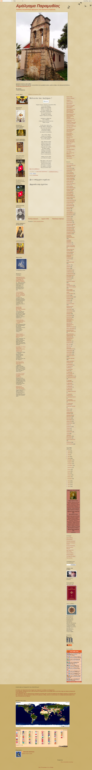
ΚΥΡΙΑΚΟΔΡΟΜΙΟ (70, 303)
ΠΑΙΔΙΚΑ (68, 410)
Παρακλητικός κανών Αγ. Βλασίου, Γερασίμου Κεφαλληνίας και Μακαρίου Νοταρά (71, 122)
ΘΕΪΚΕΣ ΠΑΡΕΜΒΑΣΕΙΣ (70, 285)
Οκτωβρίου (70, 463)
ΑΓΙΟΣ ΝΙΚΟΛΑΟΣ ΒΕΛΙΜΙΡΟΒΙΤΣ (70, 205)
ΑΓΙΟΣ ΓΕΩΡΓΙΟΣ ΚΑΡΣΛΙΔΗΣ (70, 182)
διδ (67, 260)
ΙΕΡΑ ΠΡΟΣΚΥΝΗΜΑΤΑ (71, 286)
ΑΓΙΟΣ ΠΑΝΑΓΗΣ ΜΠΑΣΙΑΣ (70, 208)
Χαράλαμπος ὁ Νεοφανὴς (75, 526)
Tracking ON (78, 681)
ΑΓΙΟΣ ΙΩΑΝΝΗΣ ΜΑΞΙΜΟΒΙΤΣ (70, 193)
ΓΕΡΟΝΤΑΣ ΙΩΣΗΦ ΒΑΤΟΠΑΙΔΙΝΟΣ (70, 230)
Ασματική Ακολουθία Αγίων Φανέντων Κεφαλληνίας (71, 130)
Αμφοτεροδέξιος (70, 537)
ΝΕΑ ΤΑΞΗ (69, 344)
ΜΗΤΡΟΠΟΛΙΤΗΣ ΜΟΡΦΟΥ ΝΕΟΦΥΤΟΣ (71, 331)
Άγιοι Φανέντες (69, 127)
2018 (69, 454)
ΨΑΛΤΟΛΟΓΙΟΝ (70, 444)
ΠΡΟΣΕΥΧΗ (69, 421)
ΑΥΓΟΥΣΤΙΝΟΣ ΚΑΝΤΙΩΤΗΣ (70, 220)
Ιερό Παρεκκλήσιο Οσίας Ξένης (70, 551)
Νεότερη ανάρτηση (33, 218)
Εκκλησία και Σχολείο (71, 541)
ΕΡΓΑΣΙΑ (68, 279)
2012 (69, 486)
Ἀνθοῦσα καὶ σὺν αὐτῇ (74, 503)
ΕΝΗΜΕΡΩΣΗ (69, 271)
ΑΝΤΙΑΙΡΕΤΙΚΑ (70, 214)
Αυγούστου (70, 467)
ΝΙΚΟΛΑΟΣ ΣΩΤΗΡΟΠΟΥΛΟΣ (70, 348)
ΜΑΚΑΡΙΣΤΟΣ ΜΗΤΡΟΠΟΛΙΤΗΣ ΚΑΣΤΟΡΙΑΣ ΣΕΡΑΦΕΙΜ (70, 320)
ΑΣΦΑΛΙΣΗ (69, 218)
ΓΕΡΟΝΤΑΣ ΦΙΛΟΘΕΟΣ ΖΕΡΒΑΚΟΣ (69, 241)
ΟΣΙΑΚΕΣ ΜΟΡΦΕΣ (70, 358)
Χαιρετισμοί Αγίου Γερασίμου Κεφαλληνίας (71, 125)
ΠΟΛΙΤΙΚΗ (69, 418)
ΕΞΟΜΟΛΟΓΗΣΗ (70, 273)
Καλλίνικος (70, 522)
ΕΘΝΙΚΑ (68, 268)
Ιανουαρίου (70, 478)
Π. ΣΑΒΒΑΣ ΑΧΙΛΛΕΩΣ (71, 391)
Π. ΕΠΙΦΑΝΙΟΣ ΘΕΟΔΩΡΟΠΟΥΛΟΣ (71, 376)
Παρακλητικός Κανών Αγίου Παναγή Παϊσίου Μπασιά (71, 146)
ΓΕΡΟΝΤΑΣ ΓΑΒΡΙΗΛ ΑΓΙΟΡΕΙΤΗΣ (71, 225)
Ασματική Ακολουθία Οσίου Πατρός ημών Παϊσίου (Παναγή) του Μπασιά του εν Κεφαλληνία (71, 141)
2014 (69, 482)
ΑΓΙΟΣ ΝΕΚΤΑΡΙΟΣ (70, 200)
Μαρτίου (69, 476)
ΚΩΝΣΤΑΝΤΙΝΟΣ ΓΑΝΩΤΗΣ (70, 307)
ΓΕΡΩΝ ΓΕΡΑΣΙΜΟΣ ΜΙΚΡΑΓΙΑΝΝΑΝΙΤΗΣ (71, 246)
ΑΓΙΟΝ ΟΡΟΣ (69, 168)
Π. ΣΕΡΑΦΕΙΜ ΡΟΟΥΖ (71, 397)
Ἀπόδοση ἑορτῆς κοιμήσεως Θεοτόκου (73, 516)
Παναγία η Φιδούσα (70, 98)
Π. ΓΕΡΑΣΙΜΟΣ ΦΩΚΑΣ (70, 370)
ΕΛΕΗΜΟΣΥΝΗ (70, 270)
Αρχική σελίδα (45, 218)
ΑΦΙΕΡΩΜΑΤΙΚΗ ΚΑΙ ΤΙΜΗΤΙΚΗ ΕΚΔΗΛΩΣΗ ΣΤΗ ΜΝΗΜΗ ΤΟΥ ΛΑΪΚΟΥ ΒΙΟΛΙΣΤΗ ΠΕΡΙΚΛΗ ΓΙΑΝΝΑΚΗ (20, 279)
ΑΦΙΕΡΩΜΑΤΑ (69, 222)
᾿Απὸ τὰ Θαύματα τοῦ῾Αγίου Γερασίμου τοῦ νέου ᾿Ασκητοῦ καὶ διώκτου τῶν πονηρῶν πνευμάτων (20, 294)
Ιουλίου (69, 469)
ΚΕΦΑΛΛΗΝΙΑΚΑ (70, 296)
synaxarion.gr (73, 532)
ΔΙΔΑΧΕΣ (68, 265)
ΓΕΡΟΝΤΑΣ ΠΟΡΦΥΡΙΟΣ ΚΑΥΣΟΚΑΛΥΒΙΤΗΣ (70, 236)
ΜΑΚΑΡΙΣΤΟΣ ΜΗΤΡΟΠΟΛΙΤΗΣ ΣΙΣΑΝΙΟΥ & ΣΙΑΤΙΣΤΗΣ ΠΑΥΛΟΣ (71, 325)
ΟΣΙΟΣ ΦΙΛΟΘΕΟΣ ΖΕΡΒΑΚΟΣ (70, 362)
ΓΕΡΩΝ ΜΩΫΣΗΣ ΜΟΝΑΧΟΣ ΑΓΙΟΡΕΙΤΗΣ (70, 256)
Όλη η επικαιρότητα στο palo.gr (67, 762)
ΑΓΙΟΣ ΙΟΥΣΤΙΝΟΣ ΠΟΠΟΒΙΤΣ (70, 190)
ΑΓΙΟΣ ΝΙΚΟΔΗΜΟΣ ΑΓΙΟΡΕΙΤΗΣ (71, 203)
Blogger (51, 767)
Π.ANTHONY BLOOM (71, 406)
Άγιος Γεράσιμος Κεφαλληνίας (70, 103)
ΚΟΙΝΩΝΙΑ (69, 298)
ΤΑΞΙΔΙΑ (68, 428)
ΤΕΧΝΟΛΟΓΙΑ (69, 431)
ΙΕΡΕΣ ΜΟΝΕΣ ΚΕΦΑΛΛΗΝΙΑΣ (70, 290)
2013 (69, 484)
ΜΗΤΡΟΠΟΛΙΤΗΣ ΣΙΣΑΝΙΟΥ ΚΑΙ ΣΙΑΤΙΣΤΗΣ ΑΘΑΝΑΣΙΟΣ (70, 339)
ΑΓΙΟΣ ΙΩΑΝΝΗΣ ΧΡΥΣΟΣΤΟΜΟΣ (70, 195)
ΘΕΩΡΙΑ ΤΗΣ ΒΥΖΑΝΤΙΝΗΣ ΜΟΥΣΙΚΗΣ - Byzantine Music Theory (20, 309)
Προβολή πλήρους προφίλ (27, 753)
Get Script (70, 681)
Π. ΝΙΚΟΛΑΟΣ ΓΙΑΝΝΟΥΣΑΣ (69, 384)
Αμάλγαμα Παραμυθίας (38, 6)
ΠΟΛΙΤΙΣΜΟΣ (69, 419)
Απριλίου (69, 474)
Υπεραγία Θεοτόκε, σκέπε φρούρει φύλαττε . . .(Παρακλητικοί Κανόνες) (20, 322)
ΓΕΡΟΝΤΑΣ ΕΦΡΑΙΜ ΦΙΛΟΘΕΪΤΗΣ (71, 228)
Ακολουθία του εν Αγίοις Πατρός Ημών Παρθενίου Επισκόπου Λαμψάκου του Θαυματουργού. (20, 349)
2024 (69, 452)
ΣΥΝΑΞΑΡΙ (69, 426)
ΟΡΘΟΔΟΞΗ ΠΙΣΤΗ (70, 355)
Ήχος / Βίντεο (69, 158)
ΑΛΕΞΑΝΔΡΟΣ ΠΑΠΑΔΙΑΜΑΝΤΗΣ (70, 213)
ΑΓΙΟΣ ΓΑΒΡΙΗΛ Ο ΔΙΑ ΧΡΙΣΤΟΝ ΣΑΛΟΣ (71, 176)
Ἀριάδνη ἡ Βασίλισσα (75, 508)
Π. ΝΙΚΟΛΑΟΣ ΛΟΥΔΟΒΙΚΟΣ (69, 387)
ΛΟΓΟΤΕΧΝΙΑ (69, 315)
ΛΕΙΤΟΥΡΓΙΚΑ (69, 311)
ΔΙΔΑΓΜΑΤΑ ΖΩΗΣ (70, 262)
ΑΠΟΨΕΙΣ (69, 216)
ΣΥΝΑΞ (68, 424)
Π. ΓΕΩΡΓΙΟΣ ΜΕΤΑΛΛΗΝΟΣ (70, 373)
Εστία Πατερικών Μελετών (70, 548)
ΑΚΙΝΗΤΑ (68, 210)
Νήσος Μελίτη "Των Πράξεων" (70, 153)
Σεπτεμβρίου (70, 465)
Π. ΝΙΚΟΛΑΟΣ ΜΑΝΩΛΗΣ (69, 389)
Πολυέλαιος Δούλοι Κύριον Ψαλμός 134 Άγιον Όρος (20, 362)
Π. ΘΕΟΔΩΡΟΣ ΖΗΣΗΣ (71, 377)
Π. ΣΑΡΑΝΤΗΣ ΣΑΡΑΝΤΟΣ (69, 395)
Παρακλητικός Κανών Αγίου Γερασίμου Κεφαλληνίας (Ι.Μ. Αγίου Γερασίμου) (71, 111)
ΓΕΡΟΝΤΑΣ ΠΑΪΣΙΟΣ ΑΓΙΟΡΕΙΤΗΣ (71, 233)
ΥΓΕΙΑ (68, 433)
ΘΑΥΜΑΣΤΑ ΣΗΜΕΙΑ (71, 281)
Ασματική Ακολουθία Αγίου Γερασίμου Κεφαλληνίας (71, 106)
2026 (69, 451)
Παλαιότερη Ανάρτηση (58, 218)
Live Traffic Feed (74, 651)
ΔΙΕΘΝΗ (68, 266)
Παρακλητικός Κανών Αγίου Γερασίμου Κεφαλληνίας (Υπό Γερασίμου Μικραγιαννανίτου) (71, 116)
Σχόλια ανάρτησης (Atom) (38, 221)
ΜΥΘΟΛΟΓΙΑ (69, 342)
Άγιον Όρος (69, 151)
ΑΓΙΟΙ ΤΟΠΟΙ (69, 163)
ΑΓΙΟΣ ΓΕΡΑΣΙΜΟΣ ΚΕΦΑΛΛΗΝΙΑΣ (70, 179)
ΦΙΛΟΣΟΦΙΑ (69, 437)
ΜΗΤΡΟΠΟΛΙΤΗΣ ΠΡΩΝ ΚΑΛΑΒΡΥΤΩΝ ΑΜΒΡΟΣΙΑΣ (71, 335)
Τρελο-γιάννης (69, 557)
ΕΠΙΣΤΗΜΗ (69, 278)
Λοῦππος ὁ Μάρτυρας (71, 517)
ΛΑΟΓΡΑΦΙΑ (35, 175)
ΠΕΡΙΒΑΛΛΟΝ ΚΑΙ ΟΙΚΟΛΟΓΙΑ (70, 416)
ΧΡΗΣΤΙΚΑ (69, 442)
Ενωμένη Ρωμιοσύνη (71, 545)
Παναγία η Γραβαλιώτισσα (70, 101)
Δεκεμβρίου (70, 459)
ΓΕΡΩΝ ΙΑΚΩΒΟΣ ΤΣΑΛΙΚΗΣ (70, 253)
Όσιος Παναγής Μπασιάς (70, 137)
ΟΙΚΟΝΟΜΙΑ (69, 354)
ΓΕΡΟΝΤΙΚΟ (69, 244)
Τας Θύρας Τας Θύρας (71, 556)
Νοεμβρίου (70, 461)
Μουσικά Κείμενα (70, 554)
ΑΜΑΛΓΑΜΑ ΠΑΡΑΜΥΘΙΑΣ (28, 751)
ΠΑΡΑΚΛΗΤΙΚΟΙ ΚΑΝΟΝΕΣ (70, 413)
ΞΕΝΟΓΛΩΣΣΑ (69, 350)
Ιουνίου (69, 471)
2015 (69, 480)
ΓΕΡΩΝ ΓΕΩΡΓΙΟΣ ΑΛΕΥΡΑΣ (70, 250)
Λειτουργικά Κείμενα (71, 149)
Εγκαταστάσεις (69, 539)
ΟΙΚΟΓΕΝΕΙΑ (69, 352)
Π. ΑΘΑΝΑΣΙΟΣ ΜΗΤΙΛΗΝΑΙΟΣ (70, 365)
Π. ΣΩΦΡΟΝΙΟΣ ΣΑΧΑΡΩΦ (70, 404)
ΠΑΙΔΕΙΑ (68, 409)
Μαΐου (69, 473)
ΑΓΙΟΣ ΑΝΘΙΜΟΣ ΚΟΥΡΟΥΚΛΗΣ (70, 173)
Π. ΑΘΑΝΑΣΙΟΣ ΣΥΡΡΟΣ (70, 367)
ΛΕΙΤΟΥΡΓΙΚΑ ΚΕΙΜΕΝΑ (69, 313)
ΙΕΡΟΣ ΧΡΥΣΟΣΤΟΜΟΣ (70, 293)
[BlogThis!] (31, 173)
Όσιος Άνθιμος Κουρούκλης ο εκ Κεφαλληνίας (70, 134)
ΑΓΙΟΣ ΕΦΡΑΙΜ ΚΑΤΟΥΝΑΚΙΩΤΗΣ (70, 187)
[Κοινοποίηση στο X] (32, 173)
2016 (69, 458)
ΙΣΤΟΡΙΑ (68, 295)
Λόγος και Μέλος (70, 552)
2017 (69, 456)
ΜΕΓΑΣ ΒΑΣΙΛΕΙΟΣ (70, 328)
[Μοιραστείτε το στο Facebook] (34, 173)
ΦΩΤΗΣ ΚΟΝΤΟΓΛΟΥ (71, 439)
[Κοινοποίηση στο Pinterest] (35, 173)
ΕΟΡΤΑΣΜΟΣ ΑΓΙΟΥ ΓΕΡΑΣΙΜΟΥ (71, 276)
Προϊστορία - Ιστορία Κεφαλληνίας (70, 156)
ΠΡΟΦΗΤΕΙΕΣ (69, 423)
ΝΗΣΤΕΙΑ (68, 346)
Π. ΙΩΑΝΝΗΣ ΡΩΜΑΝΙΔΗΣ (69, 381)
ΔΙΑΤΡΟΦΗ (69, 258)
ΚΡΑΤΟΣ (68, 302)
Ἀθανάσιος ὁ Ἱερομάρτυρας (71, 504)
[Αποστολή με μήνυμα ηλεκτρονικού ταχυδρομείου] (30, 173)
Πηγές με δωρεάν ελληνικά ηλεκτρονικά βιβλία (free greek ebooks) (20, 336)
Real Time (73, 681)
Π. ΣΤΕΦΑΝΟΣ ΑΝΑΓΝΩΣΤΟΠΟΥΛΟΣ (71, 400)
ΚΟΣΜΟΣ (68, 300)
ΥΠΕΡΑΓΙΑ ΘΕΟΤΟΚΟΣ (69, 436)
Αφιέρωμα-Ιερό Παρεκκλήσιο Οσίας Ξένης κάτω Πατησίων (20, 387)
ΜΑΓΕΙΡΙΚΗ (69, 317)
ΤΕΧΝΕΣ (68, 430)
